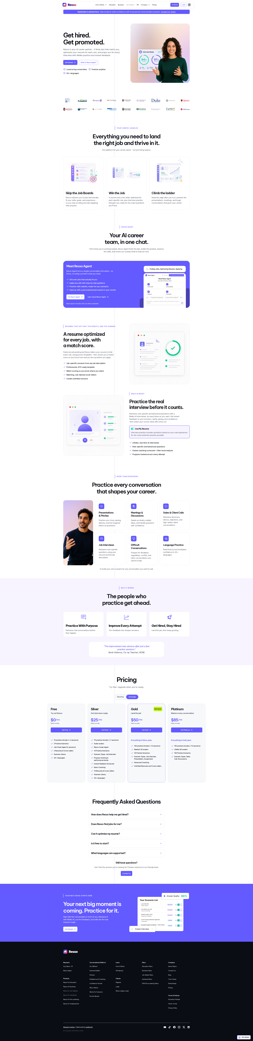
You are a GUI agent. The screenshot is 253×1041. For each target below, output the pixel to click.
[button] (101, 5)
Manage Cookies (69, 1027)
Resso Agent (67, 970)
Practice (92, 975)
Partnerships (172, 983)
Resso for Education (69, 982)
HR (138, 5)
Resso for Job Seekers (70, 991)
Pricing (154, 5)
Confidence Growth (96, 983)
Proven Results (94, 996)
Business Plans (147, 970)
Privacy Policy (172, 1008)
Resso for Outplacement (71, 1004)
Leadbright (89, 1027)
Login (117, 986)
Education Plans (147, 966)
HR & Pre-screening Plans (150, 983)
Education (112, 5)
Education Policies (174, 999)
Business (121, 5)
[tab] (120, 697)
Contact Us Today (168, 12)
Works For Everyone (96, 992)
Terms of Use (172, 1004)
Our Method (93, 966)
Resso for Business (69, 986)
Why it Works (94, 988)
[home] (70, 5)
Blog (169, 975)
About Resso (172, 966)
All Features (119, 970)
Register (118, 982)
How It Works (120, 966)
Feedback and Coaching (97, 979)
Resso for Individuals (70, 995)
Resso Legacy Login (122, 991)
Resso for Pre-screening (71, 999)
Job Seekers (130, 5)
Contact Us (172, 970)
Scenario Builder (95, 970)
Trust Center (172, 979)
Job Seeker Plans (147, 975)
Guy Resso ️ (67, 966)
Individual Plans (147, 979)
